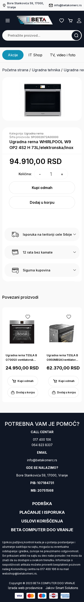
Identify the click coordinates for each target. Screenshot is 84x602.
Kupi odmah (42, 187)
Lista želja (61, 20)
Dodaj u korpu (42, 202)
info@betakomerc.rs (42, 460)
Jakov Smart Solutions (61, 588)
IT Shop (35, 55)
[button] (7, 20)
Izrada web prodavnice (25, 588)
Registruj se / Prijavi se (79, 20)
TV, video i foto (62, 55)
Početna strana (15, 70)
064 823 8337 (42, 445)
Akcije (13, 55)
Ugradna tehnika (46, 70)
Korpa (70, 20)
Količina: (25, 174)
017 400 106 (42, 439)
